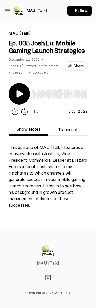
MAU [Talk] (37, 10)
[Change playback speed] (35, 111)
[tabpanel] (48, 179)
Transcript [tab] (67, 129)
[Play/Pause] (19, 94)
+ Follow (79, 10)
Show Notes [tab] (28, 129)
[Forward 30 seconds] (24, 111)
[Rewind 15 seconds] (15, 111)
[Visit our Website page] (48, 277)
